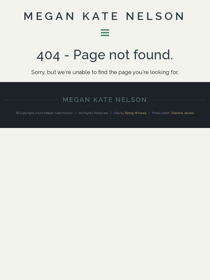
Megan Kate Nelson (105, 16)
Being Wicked (135, 113)
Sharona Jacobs (182, 113)
